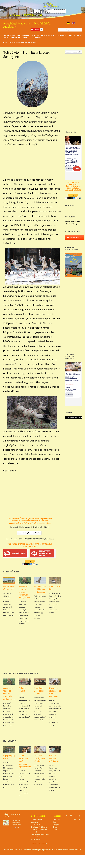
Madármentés (23, 35)
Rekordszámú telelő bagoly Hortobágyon (40, 589)
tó (47, 844)
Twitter (55, 827)
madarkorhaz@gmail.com (40, 834)
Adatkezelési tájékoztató (38, 844)
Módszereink (37, 35)
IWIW (55, 829)
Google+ (56, 824)
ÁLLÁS (5, 37)
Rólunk (25, 37)
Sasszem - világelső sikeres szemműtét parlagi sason (24, 592)
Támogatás (15, 37)
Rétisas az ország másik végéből (40, 758)
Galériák (61, 35)
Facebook (56, 820)
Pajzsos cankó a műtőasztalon (55, 758)
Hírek (12, 35)
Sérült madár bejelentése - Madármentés (17, 822)
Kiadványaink (73, 35)
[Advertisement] (32, 162)
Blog (54, 822)
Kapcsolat (36, 37)
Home (5, 42)
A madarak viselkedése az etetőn (39, 691)
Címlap (6, 35)
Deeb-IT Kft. (42, 851)
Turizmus (50, 35)
